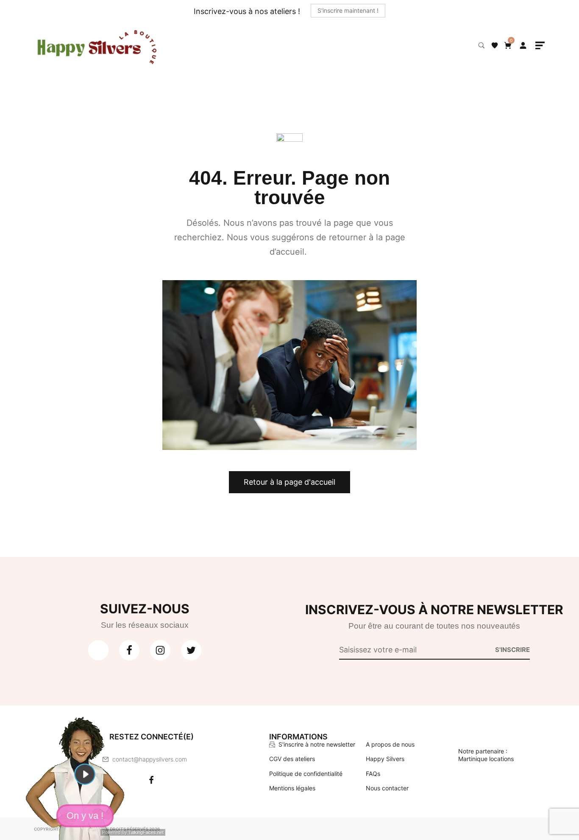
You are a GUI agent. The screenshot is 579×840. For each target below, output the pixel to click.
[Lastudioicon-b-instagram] (160, 650)
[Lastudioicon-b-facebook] (129, 650)
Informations (298, 736)
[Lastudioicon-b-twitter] (191, 650)
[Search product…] (481, 45)
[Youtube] (98, 650)
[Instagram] (172, 780)
